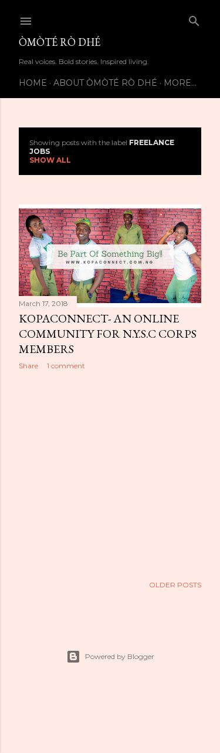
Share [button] (28, 365)
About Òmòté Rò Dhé (105, 83)
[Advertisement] (110, 472)
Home (33, 83)
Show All (50, 160)
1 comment (66, 365)
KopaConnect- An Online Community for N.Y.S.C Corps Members (108, 334)
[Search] (194, 18)
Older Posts (175, 584)
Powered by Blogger (119, 656)
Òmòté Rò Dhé (59, 42)
